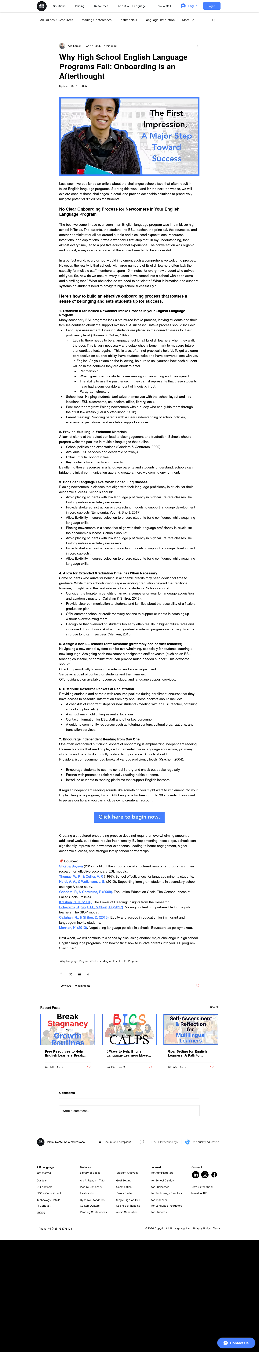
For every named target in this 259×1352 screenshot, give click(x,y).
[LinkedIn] (195, 1286)
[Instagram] (205, 1286)
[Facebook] (214, 1286)
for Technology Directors (166, 1304)
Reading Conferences (96, 20)
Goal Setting (123, 1292)
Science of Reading (128, 1317)
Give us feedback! (203, 1298)
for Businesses (160, 1298)
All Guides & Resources (56, 20)
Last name (65, 999)
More (186, 20)
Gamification (124, 1298)
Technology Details (48, 1311)
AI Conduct (43, 1317)
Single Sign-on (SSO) (129, 1311)
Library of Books (90, 1284)
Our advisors (44, 1298)
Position (64, 1017)
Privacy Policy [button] (202, 1340)
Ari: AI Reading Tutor (92, 1292)
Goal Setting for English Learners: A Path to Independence (187, 1165)
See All (214, 1118)
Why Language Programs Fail (78, 1072)
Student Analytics (127, 1284)
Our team (42, 1292)
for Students (159, 1323)
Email (62, 1034)
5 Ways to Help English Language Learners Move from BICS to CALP (127, 1165)
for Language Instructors (166, 1317)
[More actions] (197, 46)
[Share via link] (89, 1085)
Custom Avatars (90, 1317)
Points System (125, 1304)
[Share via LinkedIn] (79, 1085)
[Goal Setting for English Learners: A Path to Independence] (190, 1141)
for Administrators (162, 1284)
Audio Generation (126, 1323)
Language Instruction (159, 20)
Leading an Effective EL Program (118, 1072)
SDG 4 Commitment (49, 1304)
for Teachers (159, 1311)
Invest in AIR (199, 1304)
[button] (59, 6)
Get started (44, 1284)
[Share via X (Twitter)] (70, 1085)
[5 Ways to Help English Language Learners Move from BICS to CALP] (129, 1141)
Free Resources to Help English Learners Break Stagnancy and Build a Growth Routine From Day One (66, 1165)
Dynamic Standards (92, 1311)
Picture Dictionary (91, 1298)
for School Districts (163, 1292)
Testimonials (128, 20)
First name (65, 982)
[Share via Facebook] (61, 1085)
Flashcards (86, 1304)
